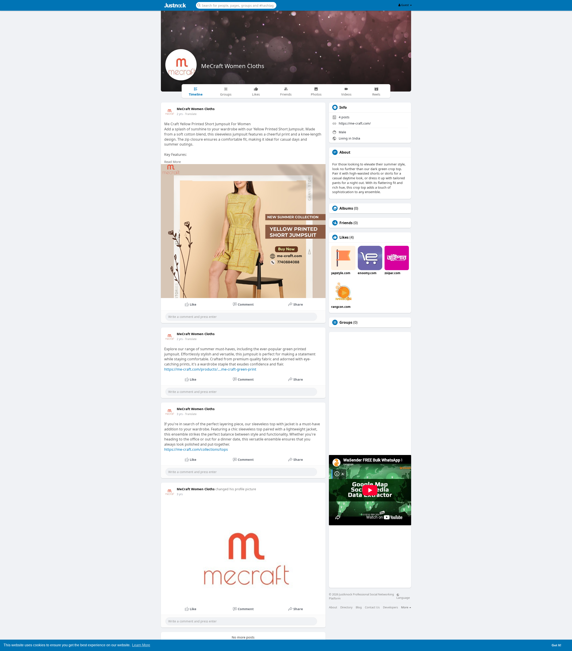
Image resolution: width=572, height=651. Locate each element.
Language (403, 597)
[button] (236, 5)
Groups (345, 322)
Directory (346, 607)
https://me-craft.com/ (355, 123)
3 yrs (180, 414)
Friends (346, 223)
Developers (390, 607)
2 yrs (180, 114)
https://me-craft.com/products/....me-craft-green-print (210, 369)
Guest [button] (405, 5)
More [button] (405, 607)
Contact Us (372, 607)
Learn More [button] (141, 645)
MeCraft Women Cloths (232, 66)
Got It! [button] (556, 645)
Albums (346, 208)
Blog (359, 607)
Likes (344, 237)
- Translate (190, 114)
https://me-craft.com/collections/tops (196, 449)
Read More (172, 161)
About (333, 607)
